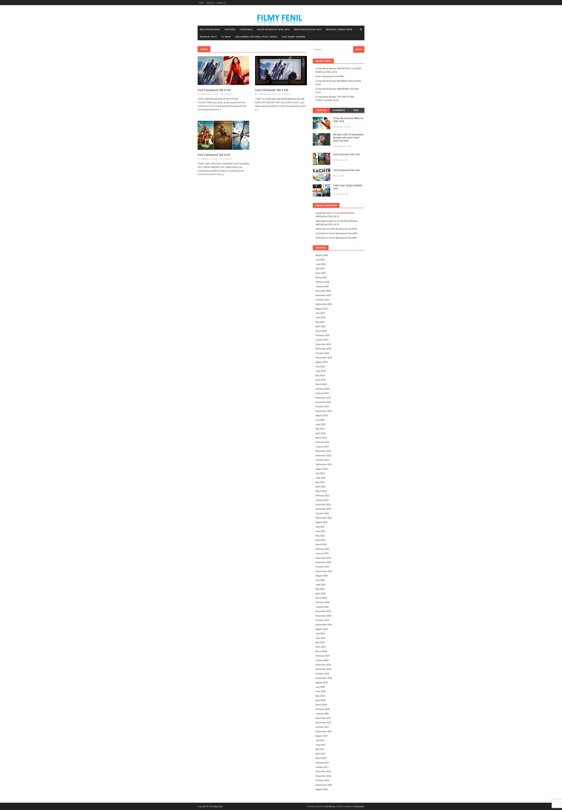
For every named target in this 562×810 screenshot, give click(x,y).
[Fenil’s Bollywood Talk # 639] (223, 70)
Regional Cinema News (339, 29)
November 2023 (323, 402)
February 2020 (322, 602)
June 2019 (320, 637)
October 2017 (322, 726)
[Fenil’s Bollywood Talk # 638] (281, 70)
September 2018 (324, 677)
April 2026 (320, 273)
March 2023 (321, 437)
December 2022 (323, 450)
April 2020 (320, 593)
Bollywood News (210, 29)
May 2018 (320, 695)
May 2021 (320, 535)
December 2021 (323, 504)
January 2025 (322, 339)
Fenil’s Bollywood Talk (307, 29)
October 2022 (322, 459)
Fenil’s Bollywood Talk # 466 (346, 170)
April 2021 (320, 539)
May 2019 (320, 642)
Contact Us (221, 2)
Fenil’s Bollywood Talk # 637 (214, 155)
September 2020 (324, 571)
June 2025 (320, 317)
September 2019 (324, 624)
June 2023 (320, 424)
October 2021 (322, 513)
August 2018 (322, 682)
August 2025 (322, 308)
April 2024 (320, 379)
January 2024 (322, 393)
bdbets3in (321, 228)
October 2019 (322, 620)
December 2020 (323, 557)
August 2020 (322, 575)
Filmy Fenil (217, 806)
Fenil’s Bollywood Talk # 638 (271, 90)
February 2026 (322, 281)
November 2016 (323, 775)
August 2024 (322, 361)
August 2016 (322, 789)
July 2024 (320, 366)
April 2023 (320, 433)
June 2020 (320, 584)
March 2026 (321, 277)
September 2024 (324, 357)
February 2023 (322, 442)
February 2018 (322, 709)
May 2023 (320, 428)
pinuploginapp (323, 212)
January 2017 (322, 766)
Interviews (246, 29)
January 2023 (322, 446)
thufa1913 (321, 233)
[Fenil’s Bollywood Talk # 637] (223, 134)
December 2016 (323, 771)
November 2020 (323, 562)
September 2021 (324, 517)
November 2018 (323, 669)
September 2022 (324, 464)
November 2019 (323, 615)
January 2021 (322, 553)
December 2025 (323, 290)
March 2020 (321, 597)
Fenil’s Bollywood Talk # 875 (343, 228)
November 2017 (323, 722)
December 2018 (323, 664)
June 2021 (320, 531)
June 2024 (320, 370)
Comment (228, 94)
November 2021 (323, 508)
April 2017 (320, 753)
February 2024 (322, 388)
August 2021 (322, 522)
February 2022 (322, 495)
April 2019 (320, 646)
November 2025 (323, 295)
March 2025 (321, 330)
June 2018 (320, 691)
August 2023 (322, 415)
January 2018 (322, 713)
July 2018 (320, 686)
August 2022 (322, 468)
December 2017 (323, 718)
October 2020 (322, 566)
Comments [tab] (338, 110)
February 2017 (322, 762)
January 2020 (322, 606)
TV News (226, 36)
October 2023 (322, 406)
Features (230, 29)
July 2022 (320, 473)
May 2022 (320, 482)
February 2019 (322, 655)
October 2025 (322, 299)
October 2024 (322, 353)
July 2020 (320, 580)
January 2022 (322, 500)
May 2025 (320, 321)
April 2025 (320, 326)
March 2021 (321, 544)
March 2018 (321, 704)
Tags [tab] (355, 110)
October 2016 (322, 780)
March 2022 (321, 491)
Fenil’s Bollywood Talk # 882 (343, 233)
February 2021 (322, 548)
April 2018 (320, 700)
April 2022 (320, 486)
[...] (219, 109)
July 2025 (320, 312)
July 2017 (320, 740)
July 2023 (320, 419)
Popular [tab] (321, 110)
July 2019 (320, 633)
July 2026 (320, 259)
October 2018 (322, 673)
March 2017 (321, 758)
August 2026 (322, 255)
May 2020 (320, 588)
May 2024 (320, 375)
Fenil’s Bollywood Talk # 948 (329, 76)
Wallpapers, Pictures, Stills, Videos (256, 36)
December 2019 (323, 611)
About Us (210, 2)
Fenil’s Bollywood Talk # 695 (346, 154)
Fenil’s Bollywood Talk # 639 (214, 90)
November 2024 (323, 348)
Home (201, 2)
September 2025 (324, 304)
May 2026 (320, 268)
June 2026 (320, 264)
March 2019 (321, 651)
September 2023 (324, 410)
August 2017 (322, 735)
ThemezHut (359, 806)
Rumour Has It (208, 36)
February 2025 (322, 335)
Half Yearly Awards (293, 36)
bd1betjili (320, 237)
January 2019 (322, 660)
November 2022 (323, 455)
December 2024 (323, 344)
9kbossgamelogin (325, 220)
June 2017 (320, 744)
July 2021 (320, 526)
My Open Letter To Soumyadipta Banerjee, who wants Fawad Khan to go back (348, 137)
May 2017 (320, 749)
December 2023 (323, 397)
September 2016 (324, 784)
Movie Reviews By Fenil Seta (273, 29)
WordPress (330, 806)
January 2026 (322, 286)
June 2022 (320, 477)
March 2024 (321, 384)
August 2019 (322, 629)
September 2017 (324, 731)
